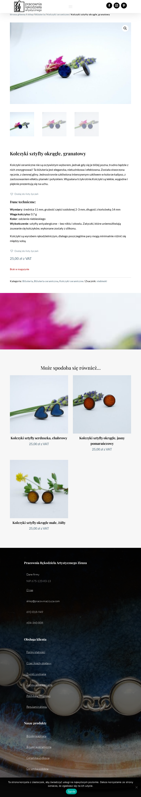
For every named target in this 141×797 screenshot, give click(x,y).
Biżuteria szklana (36, 736)
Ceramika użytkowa (37, 758)
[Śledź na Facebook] (109, 5)
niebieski (102, 281)
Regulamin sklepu (36, 706)
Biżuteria (40, 14)
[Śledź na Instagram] (117, 5)
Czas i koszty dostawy (38, 663)
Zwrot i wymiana (36, 674)
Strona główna (18, 14)
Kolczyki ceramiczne (58, 14)
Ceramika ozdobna (37, 769)
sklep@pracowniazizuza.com (43, 601)
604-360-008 (34, 623)
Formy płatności (35, 652)
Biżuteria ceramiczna (46, 281)
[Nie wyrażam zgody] (136, 787)
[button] (125, 28)
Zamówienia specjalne (39, 685)
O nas (29, 590)
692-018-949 (34, 612)
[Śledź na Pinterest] (124, 5)
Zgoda (71, 791)
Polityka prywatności (38, 696)
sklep (30, 14)
